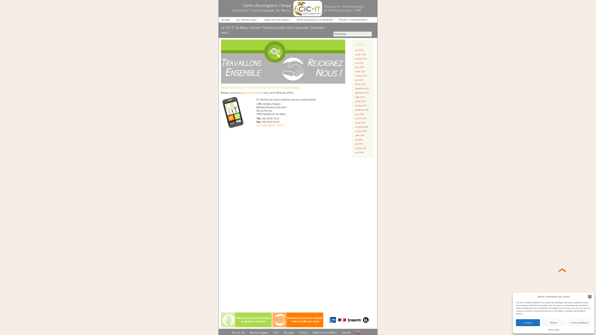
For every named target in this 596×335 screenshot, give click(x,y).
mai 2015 (359, 144)
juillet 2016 (359, 135)
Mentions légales (553, 330)
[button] (589, 296)
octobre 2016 (360, 131)
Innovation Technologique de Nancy (261, 10)
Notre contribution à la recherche (315, 19)
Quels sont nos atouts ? (277, 19)
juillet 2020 (360, 97)
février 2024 (360, 71)
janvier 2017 (360, 123)
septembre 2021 (362, 93)
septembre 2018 (361, 110)
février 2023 (360, 84)
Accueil (226, 19)
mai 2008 (359, 152)
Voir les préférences (579, 323)
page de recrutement (252, 92)
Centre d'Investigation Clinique (267, 5)
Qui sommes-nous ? (247, 19)
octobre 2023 (361, 76)
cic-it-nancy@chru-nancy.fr (270, 125)
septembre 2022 (362, 88)
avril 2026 (359, 50)
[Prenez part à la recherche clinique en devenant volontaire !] (228, 319)
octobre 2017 (360, 118)
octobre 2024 (361, 59)
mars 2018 (359, 114)
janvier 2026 (360, 54)
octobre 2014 (360, 148)
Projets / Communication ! (353, 19)
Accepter (528, 323)
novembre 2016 (361, 127)
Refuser (553, 323)
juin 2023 (359, 80)
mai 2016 (359, 140)
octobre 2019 (360, 106)
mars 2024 (359, 67)
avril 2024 (359, 63)
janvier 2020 (360, 101)
